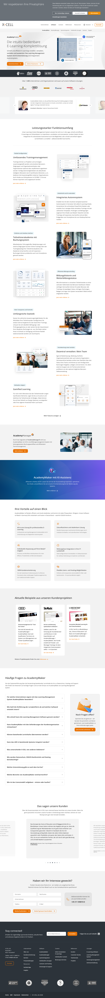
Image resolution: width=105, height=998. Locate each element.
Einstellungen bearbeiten (59, 17)
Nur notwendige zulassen (62, 13)
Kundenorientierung (29, 955)
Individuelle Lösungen (76, 30)
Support (90, 30)
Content (60, 24)
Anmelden (72, 934)
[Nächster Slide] (9, 105)
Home (7, 995)
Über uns (26, 952)
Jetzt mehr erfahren (18, 183)
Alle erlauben (94, 13)
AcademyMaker (46, 30)
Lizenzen (85, 30)
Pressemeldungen (29, 961)
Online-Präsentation (32, 64)
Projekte (73, 961)
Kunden (73, 952)
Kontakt (98, 25)
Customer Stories (76, 955)
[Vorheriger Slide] (15, 105)
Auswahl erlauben (80, 13)
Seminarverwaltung (92, 962)
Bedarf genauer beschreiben (43, 911)
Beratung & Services (60, 960)
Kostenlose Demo (13, 64)
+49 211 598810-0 (14, 955)
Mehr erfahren (19, 451)
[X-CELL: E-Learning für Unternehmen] (7, 24)
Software (53, 24)
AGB (11, 995)
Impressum (17, 995)
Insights (26, 970)
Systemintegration (65, 30)
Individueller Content (61, 957)
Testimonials (74, 958)
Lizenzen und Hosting (45, 963)
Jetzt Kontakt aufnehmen (83, 729)
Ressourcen (77, 24)
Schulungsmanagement (93, 960)
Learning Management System (93, 956)
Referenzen (69, 24)
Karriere (26, 958)
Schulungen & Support (45, 966)
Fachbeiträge (27, 967)
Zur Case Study (22, 643)
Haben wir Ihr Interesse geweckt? (52, 880)
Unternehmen (45, 24)
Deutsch (88, 24)
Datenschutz (25, 995)
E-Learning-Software (92, 952)
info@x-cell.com (13, 957)
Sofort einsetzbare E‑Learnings (60, 953)
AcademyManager (55, 30)
